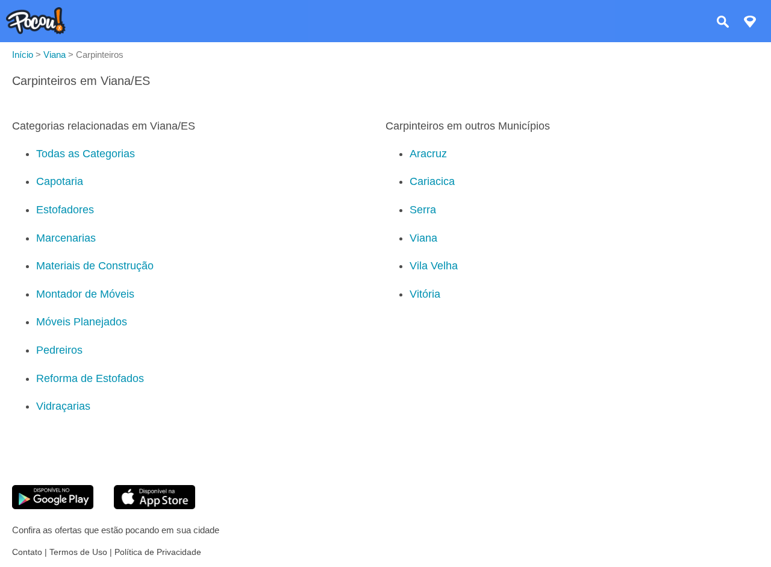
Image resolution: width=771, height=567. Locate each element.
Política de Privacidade (157, 552)
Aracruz (428, 154)
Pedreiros (59, 350)
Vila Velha (434, 266)
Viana (423, 238)
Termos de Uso (78, 552)
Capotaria (59, 181)
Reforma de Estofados (90, 378)
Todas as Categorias (85, 154)
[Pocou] (36, 31)
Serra (423, 210)
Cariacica (432, 181)
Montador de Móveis (85, 294)
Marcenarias (66, 238)
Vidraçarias (63, 406)
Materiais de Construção (95, 266)
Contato (27, 552)
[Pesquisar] (723, 23)
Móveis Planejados (81, 322)
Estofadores (65, 210)
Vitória (425, 294)
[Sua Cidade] (750, 23)
